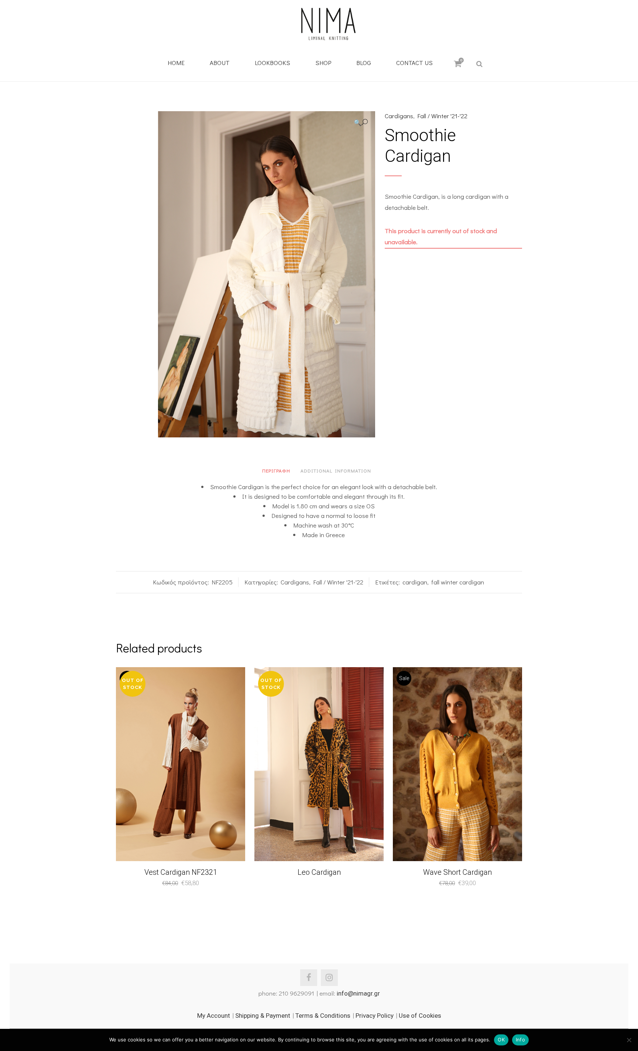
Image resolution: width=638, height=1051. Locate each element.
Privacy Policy (375, 1015)
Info (520, 1040)
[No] (628, 1040)
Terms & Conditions (322, 1015)
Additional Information (336, 470)
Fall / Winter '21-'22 (442, 116)
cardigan (414, 582)
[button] (361, 122)
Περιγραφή (276, 470)
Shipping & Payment (262, 1015)
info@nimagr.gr (358, 993)
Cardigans (399, 116)
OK (501, 1040)
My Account (213, 1015)
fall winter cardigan (457, 582)
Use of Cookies (420, 1015)
